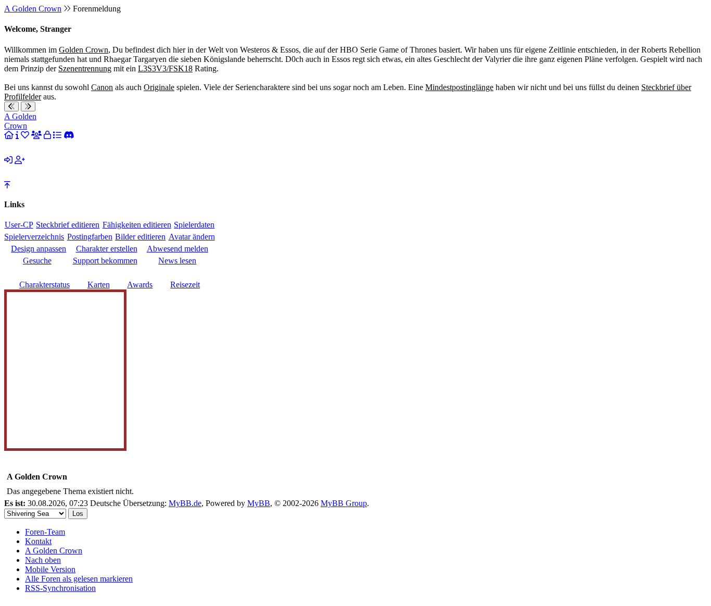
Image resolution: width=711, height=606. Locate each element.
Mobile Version (50, 569)
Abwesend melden (177, 248)
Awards (140, 284)
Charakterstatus (44, 284)
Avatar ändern (192, 236)
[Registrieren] (20, 160)
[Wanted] (25, 135)
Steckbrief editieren (67, 224)
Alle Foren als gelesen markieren (79, 578)
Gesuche (37, 260)
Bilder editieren (140, 236)
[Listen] (57, 135)
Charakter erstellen (106, 248)
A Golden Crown (32, 8)
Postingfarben (89, 236)
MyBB (258, 503)
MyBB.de (185, 503)
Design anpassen (38, 248)
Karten (98, 284)
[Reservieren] (47, 135)
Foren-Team (45, 531)
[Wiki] (17, 135)
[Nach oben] (7, 185)
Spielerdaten (194, 224)
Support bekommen (105, 260)
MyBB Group (344, 503)
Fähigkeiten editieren (137, 224)
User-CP (19, 224)
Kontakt (38, 541)
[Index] (9, 135)
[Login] (8, 160)
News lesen (177, 260)
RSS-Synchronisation (60, 588)
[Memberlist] (36, 135)
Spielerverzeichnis (34, 236)
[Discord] (69, 135)
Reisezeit (185, 284)
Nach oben (43, 560)
